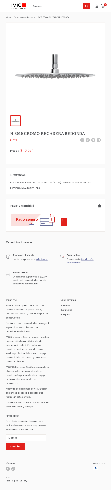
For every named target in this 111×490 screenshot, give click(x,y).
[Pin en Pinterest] (88, 140)
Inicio (8, 17)
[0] (103, 6)
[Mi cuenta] (97, 6)
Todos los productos (23, 17)
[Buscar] (86, 6)
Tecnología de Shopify (16, 480)
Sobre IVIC (66, 305)
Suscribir (15, 446)
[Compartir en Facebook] (82, 140)
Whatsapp (42, 259)
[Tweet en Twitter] (93, 140)
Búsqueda (66, 314)
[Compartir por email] (99, 140)
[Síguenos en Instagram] (13, 469)
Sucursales (66, 309)
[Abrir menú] (7, 6)
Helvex (13, 140)
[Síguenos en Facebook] (8, 469)
